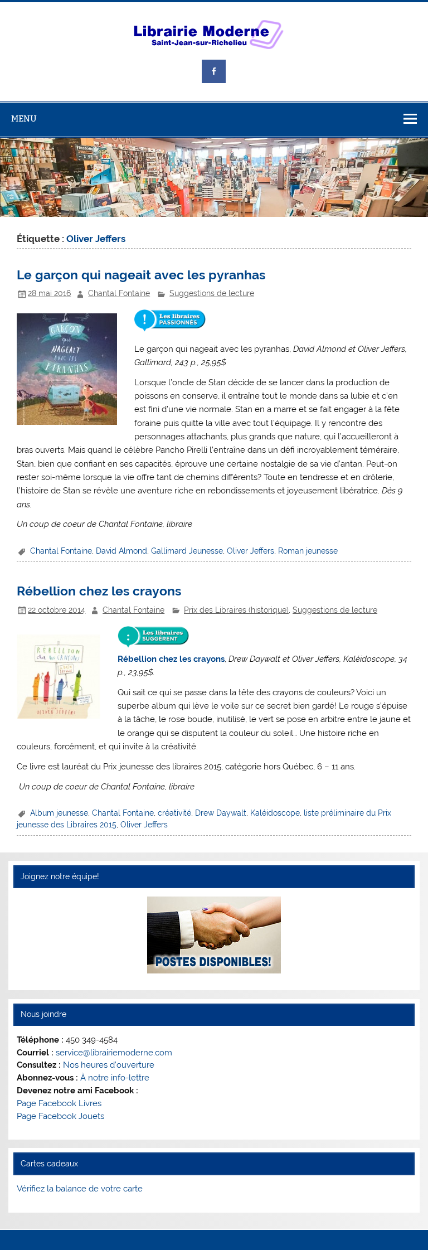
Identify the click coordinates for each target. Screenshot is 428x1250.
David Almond (121, 550)
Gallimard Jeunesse (187, 550)
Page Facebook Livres (59, 1103)
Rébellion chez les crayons (99, 591)
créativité (174, 812)
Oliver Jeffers (250, 550)
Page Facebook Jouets (60, 1116)
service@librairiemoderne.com (114, 1053)
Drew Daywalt (220, 812)
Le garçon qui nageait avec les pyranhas (141, 275)
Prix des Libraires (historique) (236, 609)
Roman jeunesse (308, 550)
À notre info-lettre (114, 1078)
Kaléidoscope (275, 812)
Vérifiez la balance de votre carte (80, 1189)
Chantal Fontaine (119, 293)
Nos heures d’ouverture (108, 1065)
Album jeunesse (59, 812)
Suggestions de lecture (211, 293)
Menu (24, 118)
